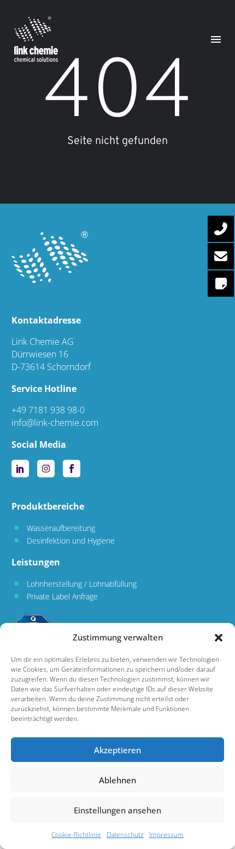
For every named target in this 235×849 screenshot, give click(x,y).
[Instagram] (46, 468)
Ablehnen (117, 780)
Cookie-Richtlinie (76, 834)
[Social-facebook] (71, 468)
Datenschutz (125, 834)
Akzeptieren (117, 749)
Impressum (166, 834)
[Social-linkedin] (20, 468)
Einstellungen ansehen (117, 810)
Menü (216, 39)
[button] (218, 637)
